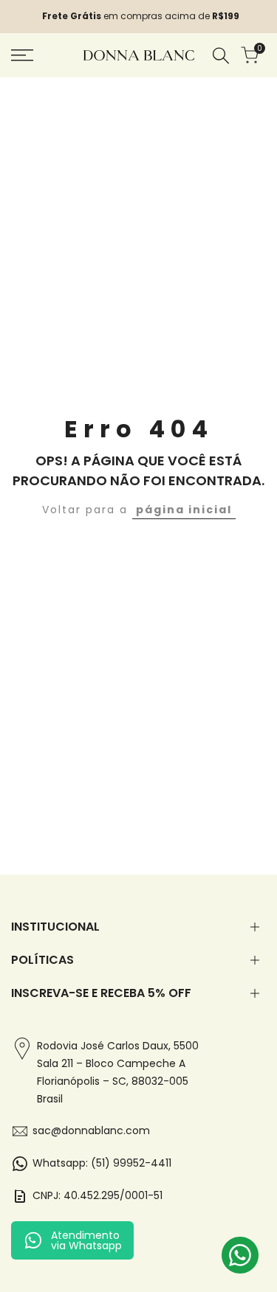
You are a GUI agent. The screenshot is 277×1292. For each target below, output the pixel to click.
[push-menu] (22, 55)
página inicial (184, 509)
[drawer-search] (221, 55)
